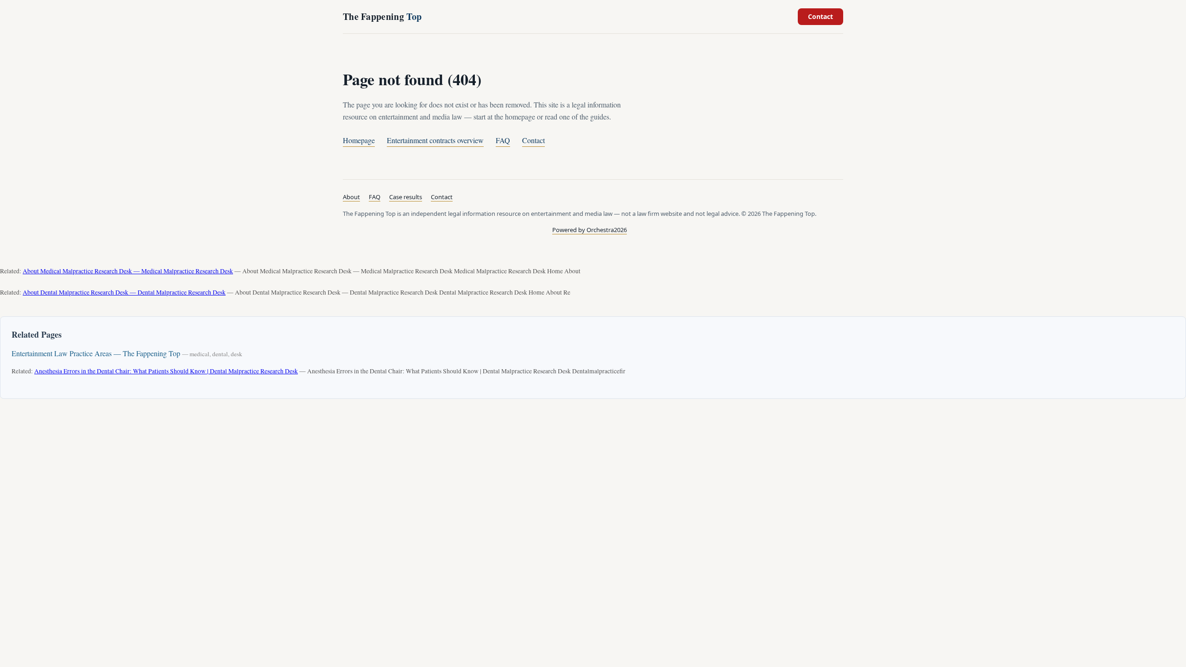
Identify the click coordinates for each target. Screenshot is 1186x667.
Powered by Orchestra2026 (589, 230)
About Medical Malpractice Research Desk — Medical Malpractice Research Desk (128, 271)
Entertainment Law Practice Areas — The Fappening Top (96, 353)
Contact (820, 16)
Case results (405, 197)
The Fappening (382, 16)
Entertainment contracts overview (435, 140)
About (351, 197)
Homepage (359, 140)
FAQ (503, 140)
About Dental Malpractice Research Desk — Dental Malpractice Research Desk (124, 292)
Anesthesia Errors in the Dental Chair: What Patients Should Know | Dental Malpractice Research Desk (166, 371)
